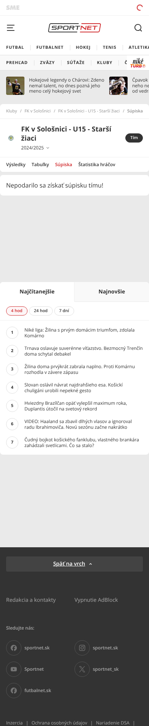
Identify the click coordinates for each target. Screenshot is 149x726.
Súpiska (63, 164)
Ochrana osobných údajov (59, 723)
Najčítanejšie (36, 291)
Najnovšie (112, 291)
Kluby (11, 111)
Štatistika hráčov (96, 164)
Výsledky (16, 164)
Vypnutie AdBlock (96, 599)
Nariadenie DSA (113, 723)
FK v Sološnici (37, 111)
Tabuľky (40, 164)
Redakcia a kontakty (31, 599)
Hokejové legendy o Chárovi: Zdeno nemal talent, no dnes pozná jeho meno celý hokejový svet (66, 85)
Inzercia (14, 723)
